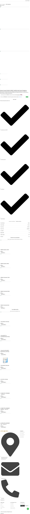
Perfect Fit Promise (12, 507)
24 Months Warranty (12, 508)
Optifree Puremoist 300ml (5, 291)
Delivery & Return (3, 507)
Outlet (1, 508)
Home (1, 4)
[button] (3, 253)
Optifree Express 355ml (5, 263)
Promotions (2, 503)
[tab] (12, 221)
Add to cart (14, 99)
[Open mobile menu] (1, 0)
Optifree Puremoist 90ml (5, 305)
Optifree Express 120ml (5, 249)
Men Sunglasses (8, 4)
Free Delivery (12, 503)
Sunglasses (3, 4)
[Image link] (22, 505)
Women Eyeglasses (22, 434)
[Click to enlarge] (1, 88)
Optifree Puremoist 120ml (5, 277)
